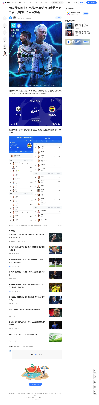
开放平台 (32, 393)
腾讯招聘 (42, 393)
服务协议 (23, 393)
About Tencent (17, 393)
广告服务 (37, 393)
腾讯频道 (56, 393)
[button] (86, 13)
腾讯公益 (46, 393)
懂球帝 (10, 278)
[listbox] (35, 286)
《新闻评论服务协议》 (29, 346)
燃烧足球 (14, 266)
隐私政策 (28, 393)
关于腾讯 (11, 393)
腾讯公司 (33, 400)
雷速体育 (11, 253)
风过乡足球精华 (13, 241)
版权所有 (37, 400)
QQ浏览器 (52, 393)
